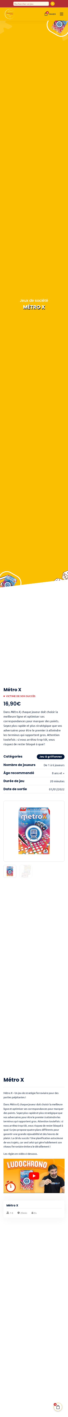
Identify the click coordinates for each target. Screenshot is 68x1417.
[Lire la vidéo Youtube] (34, 1176)
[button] (60, 805)
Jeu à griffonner (50, 756)
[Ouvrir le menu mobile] (61, 14)
